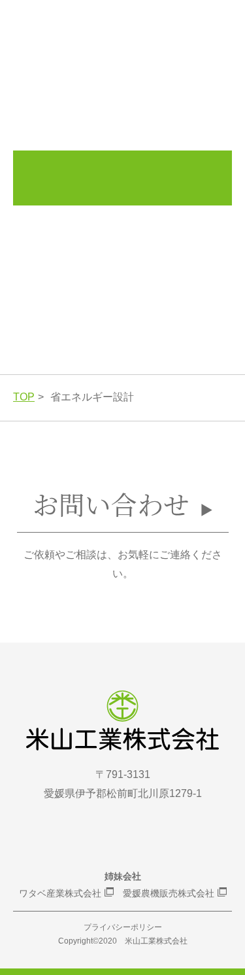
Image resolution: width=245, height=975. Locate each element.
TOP (24, 396)
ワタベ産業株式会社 (60, 893)
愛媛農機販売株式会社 (168, 893)
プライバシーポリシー (123, 927)
